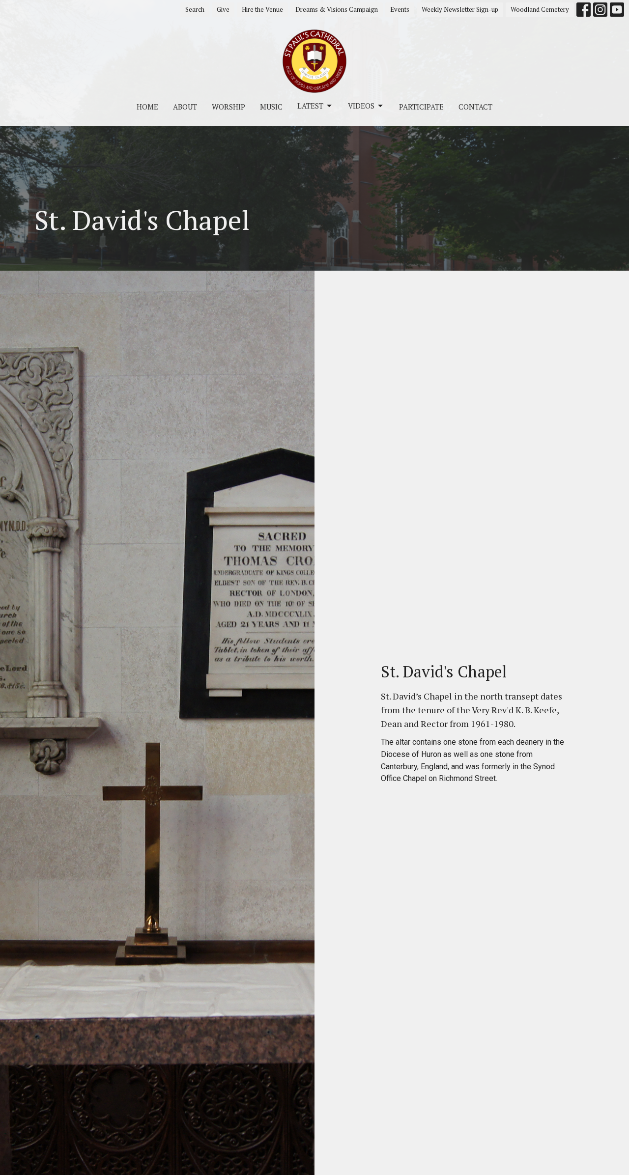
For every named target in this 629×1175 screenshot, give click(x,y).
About (185, 107)
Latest (310, 106)
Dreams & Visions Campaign (336, 9)
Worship (228, 107)
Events (399, 9)
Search (194, 9)
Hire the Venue (262, 9)
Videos (361, 106)
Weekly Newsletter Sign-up (460, 9)
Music (271, 107)
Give (223, 9)
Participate (421, 107)
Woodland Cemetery (540, 9)
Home (147, 107)
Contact (475, 107)
